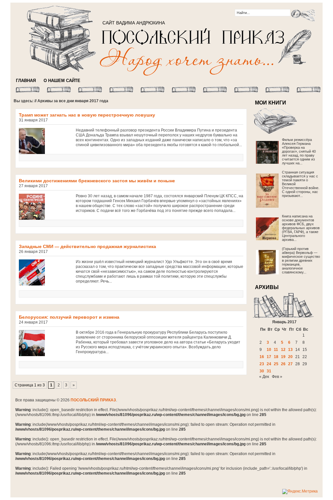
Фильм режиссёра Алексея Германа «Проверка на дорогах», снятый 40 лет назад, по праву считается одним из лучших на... (299, 151)
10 (269, 349)
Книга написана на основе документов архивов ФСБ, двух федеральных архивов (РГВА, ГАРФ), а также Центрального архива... (301, 228)
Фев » (277, 376)
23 (262, 364)
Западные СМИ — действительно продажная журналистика (87, 246)
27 (290, 364)
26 (283, 364)
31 (269, 371)
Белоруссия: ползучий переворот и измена (69, 317)
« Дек (264, 376)
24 (269, 364)
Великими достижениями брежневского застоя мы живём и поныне (97, 180)
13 (290, 349)
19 (283, 356)
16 (262, 356)
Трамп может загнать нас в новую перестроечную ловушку (87, 115)
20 (290, 356)
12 (283, 349)
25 (276, 364)
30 (262, 371)
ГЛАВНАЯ (26, 80)
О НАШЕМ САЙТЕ (62, 80)
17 (269, 356)
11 (276, 349)
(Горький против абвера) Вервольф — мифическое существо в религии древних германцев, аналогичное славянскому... (301, 260)
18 (276, 356)
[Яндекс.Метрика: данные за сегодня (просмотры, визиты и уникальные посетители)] (300, 491)
